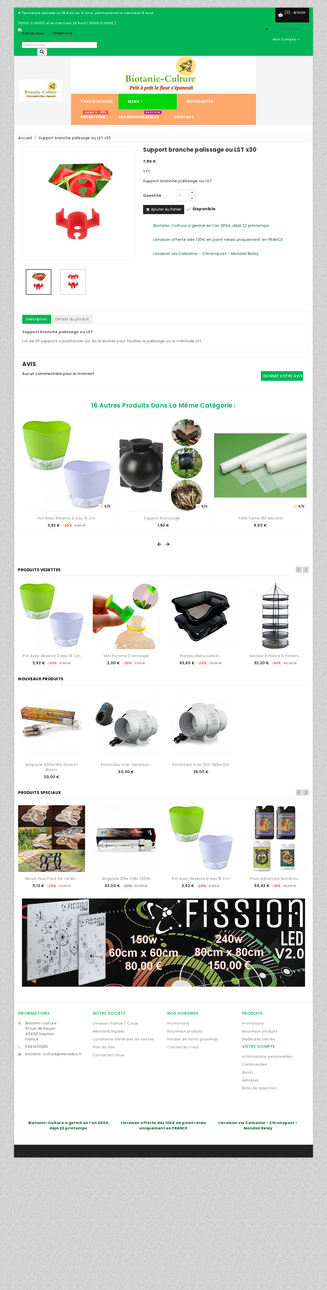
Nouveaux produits (185, 1031)
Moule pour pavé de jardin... (51, 878)
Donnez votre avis (282, 376)
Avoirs (247, 1072)
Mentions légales (109, 1031)
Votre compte (258, 1046)
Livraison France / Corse (115, 1023)
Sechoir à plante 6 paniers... (275, 655)
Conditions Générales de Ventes (123, 1039)
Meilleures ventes (258, 1039)
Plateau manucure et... (201, 655)
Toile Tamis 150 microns (260, 518)
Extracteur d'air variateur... (126, 764)
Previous (299, 570)
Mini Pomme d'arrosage (126, 655)
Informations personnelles (267, 1056)
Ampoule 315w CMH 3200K (126, 878)
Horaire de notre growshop (192, 1039)
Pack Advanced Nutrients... (275, 878)
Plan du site (104, 1047)
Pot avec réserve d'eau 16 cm (67, 518)
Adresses (250, 1080)
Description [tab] (37, 319)
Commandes (254, 1064)
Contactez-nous (108, 1055)
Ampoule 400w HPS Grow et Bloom (52, 767)
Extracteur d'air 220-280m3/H (200, 764)
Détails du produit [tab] (72, 319)
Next (306, 570)
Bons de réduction (259, 1088)
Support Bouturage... (163, 518)
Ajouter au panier (163, 209)
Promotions (178, 1023)
